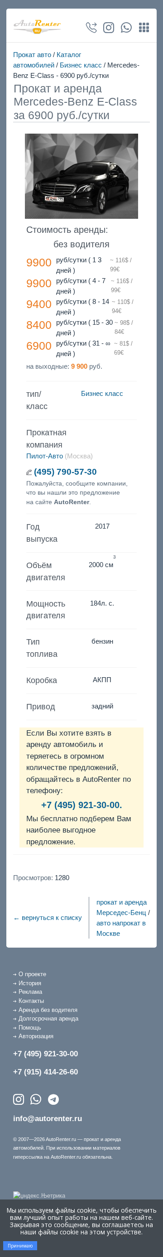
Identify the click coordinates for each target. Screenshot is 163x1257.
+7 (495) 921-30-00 (45, 1054)
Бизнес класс (81, 65)
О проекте (32, 974)
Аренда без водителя (48, 1010)
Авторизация (36, 1036)
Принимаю (20, 1246)
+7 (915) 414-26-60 (45, 1072)
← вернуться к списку (47, 917)
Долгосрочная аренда (48, 1018)
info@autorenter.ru (47, 1118)
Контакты (31, 1000)
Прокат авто (32, 54)
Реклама (30, 991)
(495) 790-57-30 (65, 472)
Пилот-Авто (44, 456)
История (30, 983)
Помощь (30, 1027)
